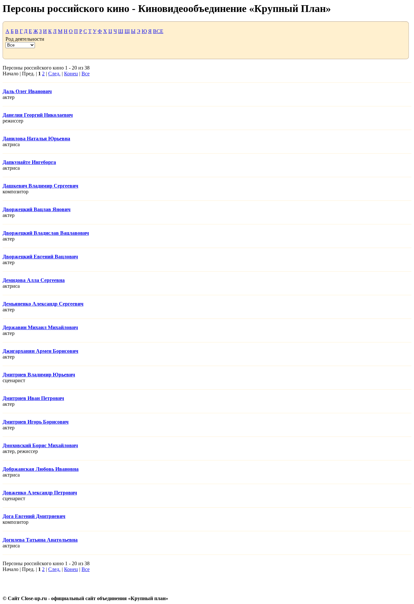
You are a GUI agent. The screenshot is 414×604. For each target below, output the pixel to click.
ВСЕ (158, 31)
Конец (71, 73)
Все (86, 73)
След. (54, 73)
